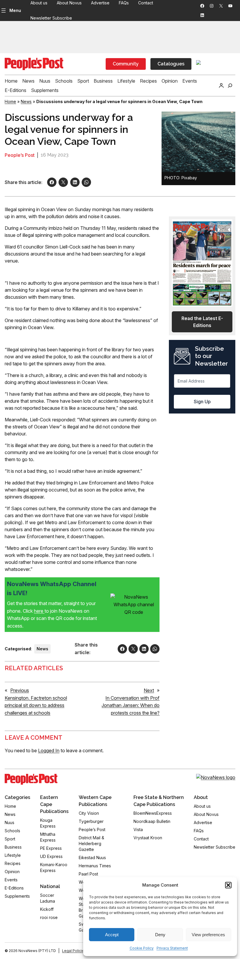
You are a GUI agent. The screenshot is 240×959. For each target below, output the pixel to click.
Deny (160, 934)
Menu (15, 10)
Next (149, 690)
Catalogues (170, 64)
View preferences (208, 934)
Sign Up (202, 401)
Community (126, 64)
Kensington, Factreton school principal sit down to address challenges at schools (36, 705)
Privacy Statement (172, 948)
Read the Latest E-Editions (202, 321)
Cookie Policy (142, 948)
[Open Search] (230, 85)
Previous (19, 690)
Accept (112, 934)
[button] (228, 885)
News (26, 101)
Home (10, 101)
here (39, 611)
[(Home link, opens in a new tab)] (31, 779)
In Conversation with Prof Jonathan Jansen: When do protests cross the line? (131, 705)
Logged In (48, 750)
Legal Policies (74, 950)
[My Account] (221, 85)
